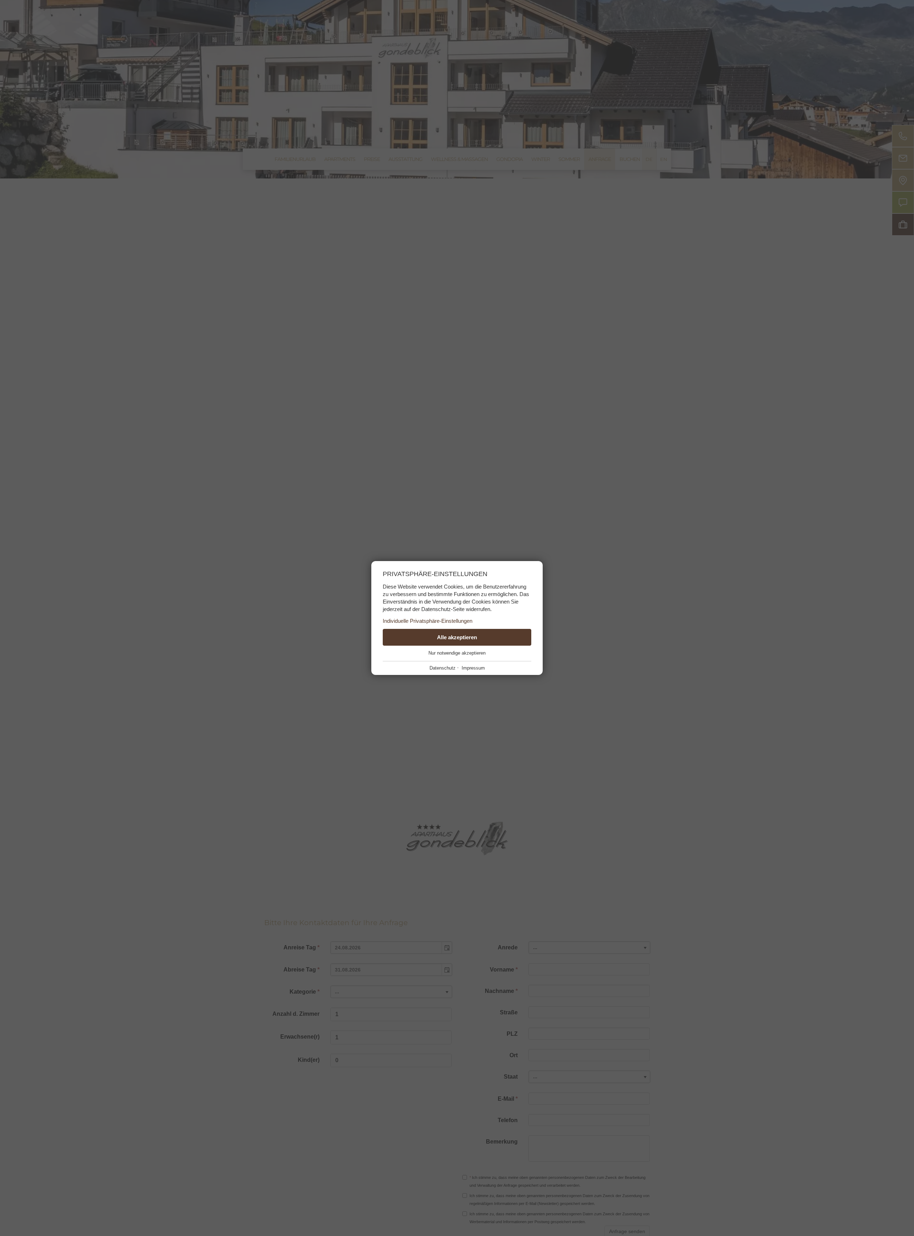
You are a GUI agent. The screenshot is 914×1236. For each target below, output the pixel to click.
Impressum (473, 668)
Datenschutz (443, 668)
